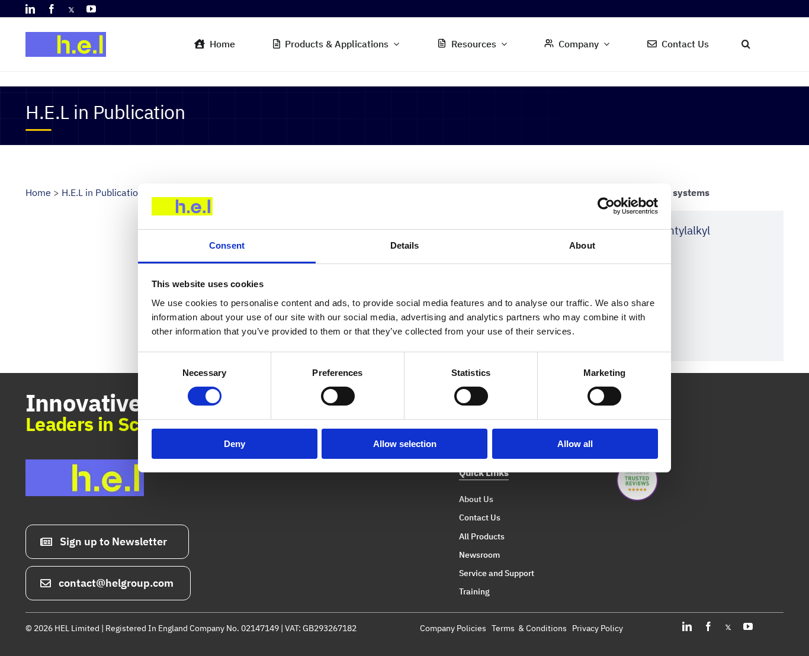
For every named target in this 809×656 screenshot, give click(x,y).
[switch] (338, 396)
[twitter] (71, 9)
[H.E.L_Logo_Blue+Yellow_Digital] (69, 28)
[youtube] (91, 9)
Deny (234, 444)
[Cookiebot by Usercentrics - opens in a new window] (606, 206)
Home (38, 192)
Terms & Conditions (529, 628)
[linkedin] (30, 9)
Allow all (575, 444)
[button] (745, 44)
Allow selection (404, 444)
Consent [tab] (227, 245)
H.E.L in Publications (105, 192)
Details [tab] (404, 245)
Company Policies (453, 628)
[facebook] (51, 9)
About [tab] (582, 245)
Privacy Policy (597, 628)
